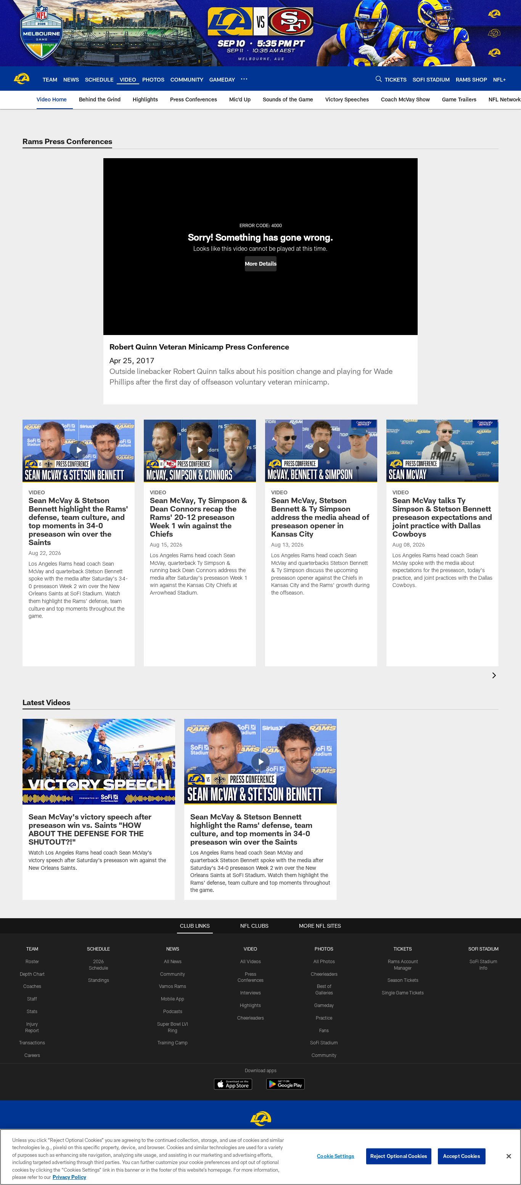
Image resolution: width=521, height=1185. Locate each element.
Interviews (250, 992)
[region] (260, 1157)
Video (250, 948)
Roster (32, 961)
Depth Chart (32, 974)
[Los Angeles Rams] (260, 1119)
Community (172, 974)
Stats (32, 1011)
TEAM (32, 948)
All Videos (250, 961)
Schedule (98, 948)
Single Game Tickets (403, 992)
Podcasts (172, 1011)
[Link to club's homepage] (21, 78)
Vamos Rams (172, 986)
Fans (324, 1030)
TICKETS (403, 948)
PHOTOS (324, 948)
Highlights (250, 1005)
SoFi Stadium (324, 1042)
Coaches (32, 986)
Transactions (32, 1042)
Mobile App (172, 998)
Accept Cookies (461, 1156)
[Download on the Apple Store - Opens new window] (233, 1085)
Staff (32, 998)
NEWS (172, 948)
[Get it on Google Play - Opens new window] (285, 1088)
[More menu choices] (244, 79)
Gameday (324, 1005)
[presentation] (495, 676)
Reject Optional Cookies (398, 1156)
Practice (324, 1017)
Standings (98, 980)
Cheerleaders (250, 1017)
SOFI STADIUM (483, 948)
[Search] (379, 79)
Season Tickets (403, 980)
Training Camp (173, 1042)
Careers (32, 1055)
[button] (261, 263)
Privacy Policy (69, 1177)
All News (173, 961)
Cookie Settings (335, 1156)
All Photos (324, 961)
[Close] (508, 1156)
